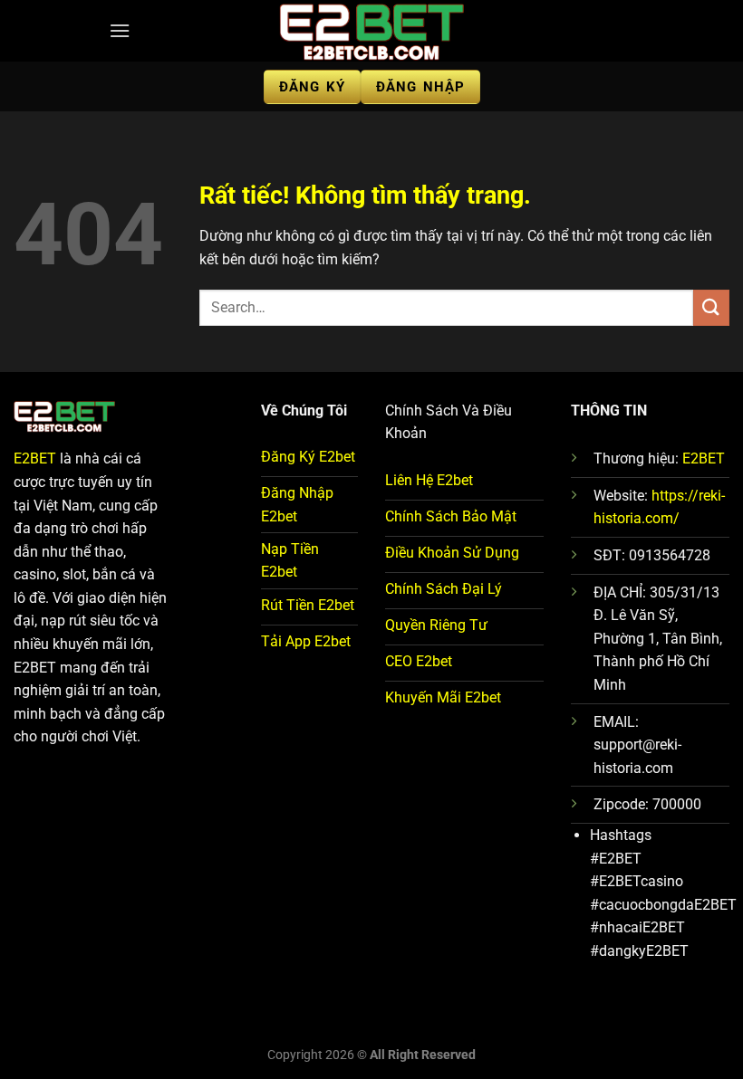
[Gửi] (711, 307)
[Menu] (119, 30)
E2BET (35, 458)
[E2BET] (371, 31)
